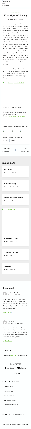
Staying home (25, 150)
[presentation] (15, 221)
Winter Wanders (9, 396)
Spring (13, 140)
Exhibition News (9, 391)
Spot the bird (6, 150)
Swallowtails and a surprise (13, 197)
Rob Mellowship (13, 293)
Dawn (11, 19)
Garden (5, 137)
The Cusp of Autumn (10, 400)
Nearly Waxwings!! (11, 183)
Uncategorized (15, 12)
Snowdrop (6, 140)
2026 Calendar (8, 387)
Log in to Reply (7, 312)
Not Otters (8, 169)
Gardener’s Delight (11, 252)
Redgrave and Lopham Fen (15, 137)
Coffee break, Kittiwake (11, 405)
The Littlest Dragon (11, 238)
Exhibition (7, 266)
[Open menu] (27, 3)
